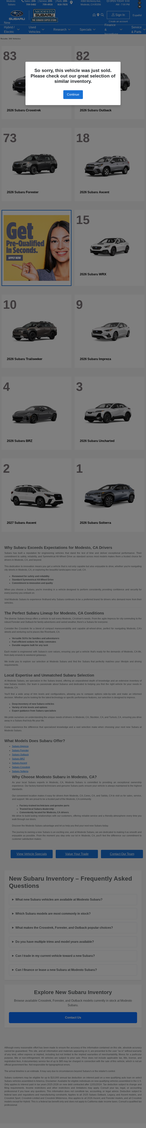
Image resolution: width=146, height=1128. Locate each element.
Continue (73, 94)
